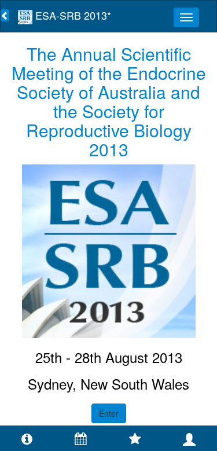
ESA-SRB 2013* (71, 15)
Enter (109, 413)
